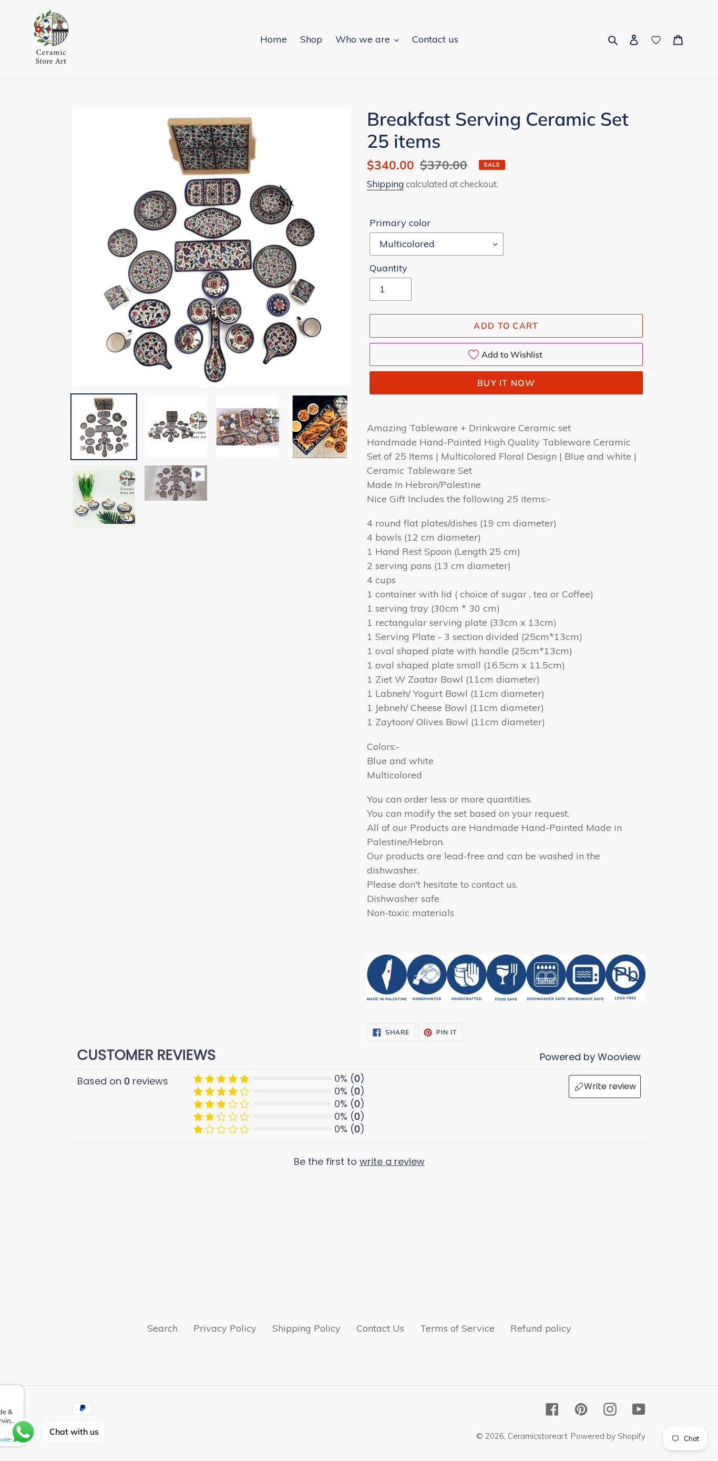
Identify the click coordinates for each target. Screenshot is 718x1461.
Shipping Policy (306, 1328)
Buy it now (506, 383)
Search (162, 1328)
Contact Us (380, 1328)
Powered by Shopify (607, 1436)
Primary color (400, 223)
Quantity (388, 268)
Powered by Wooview (590, 1056)
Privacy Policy (225, 1328)
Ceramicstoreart (538, 1436)
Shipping (385, 183)
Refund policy (540, 1328)
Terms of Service (457, 1328)
